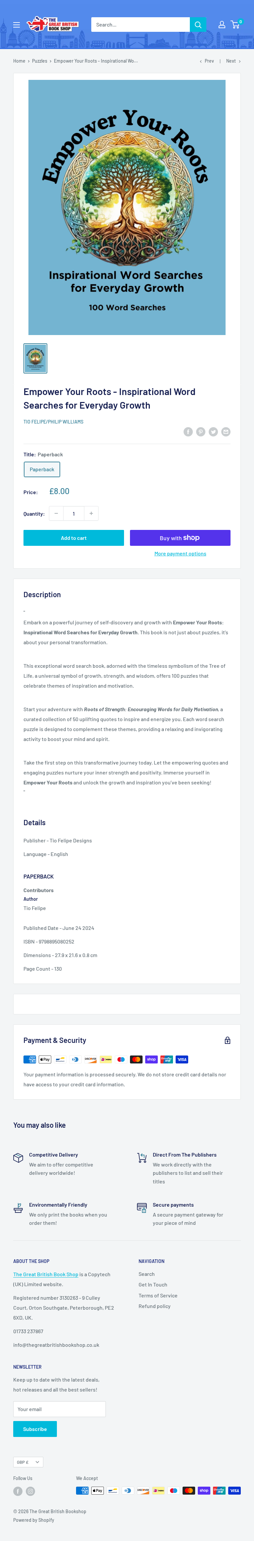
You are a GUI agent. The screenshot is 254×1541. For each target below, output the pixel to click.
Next (231, 61)
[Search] (198, 24)
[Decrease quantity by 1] (56, 513)
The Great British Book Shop (45, 1274)
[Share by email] (226, 431)
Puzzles (39, 61)
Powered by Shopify (33, 1520)
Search (147, 1274)
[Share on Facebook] (188, 431)
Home (19, 61)
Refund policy (155, 1306)
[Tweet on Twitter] (213, 431)
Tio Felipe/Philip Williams (53, 422)
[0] (235, 25)
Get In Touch (153, 1284)
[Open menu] (16, 25)
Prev (209, 61)
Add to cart (74, 538)
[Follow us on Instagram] (30, 1491)
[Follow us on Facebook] (17, 1491)
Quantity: (34, 513)
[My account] (222, 24)
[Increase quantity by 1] (91, 513)
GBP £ (22, 1462)
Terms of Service (158, 1295)
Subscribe (35, 1429)
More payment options (180, 553)
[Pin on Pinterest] (200, 431)
